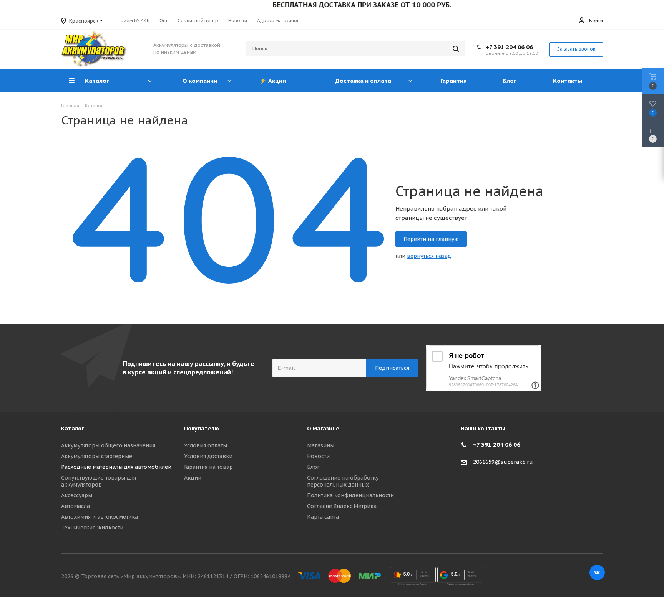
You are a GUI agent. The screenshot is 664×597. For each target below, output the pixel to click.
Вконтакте (597, 572)
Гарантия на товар (208, 466)
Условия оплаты (205, 445)
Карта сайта (323, 516)
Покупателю (201, 428)
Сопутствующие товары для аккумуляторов (98, 481)
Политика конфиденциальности (350, 495)
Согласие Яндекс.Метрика (342, 506)
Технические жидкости (92, 527)
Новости (318, 456)
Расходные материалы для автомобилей (116, 466)
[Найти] (456, 48)
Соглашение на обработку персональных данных (342, 481)
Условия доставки (208, 456)
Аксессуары (76, 495)
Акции (192, 477)
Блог (313, 466)
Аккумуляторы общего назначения (108, 445)
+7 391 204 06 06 (509, 47)
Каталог (72, 428)
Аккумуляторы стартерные (96, 456)
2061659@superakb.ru (503, 461)
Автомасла (75, 506)
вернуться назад (429, 255)
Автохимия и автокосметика (99, 516)
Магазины (320, 445)
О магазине (323, 428)
